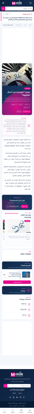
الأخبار (25, 25)
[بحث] (5, 385)
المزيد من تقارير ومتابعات (14, 206)
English (14, 393)
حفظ (18, 111)
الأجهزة (15, 406)
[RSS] (10, 397)
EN (30, 3)
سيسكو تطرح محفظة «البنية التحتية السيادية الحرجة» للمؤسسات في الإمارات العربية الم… (14, 275)
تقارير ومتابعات (18, 25)
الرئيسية (30, 25)
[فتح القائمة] (3, 3)
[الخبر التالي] (10, 14)
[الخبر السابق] (3, 14)
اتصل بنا (11, 406)
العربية (20, 393)
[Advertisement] (16, 45)
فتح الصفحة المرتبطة (11, 213)
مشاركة (23, 206)
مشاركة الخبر (25, 111)
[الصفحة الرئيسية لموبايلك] (17, 3)
